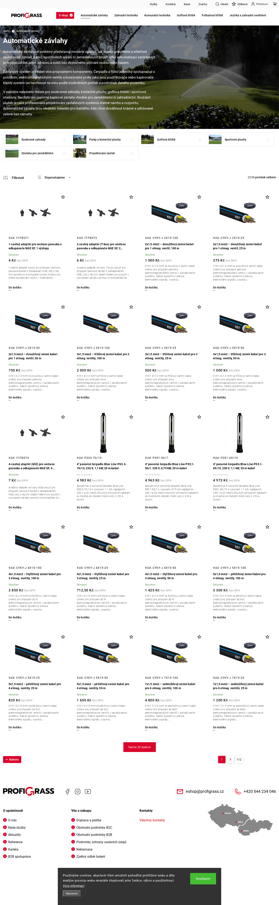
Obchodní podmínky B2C (94, 828)
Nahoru (14, 759)
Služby (153, 4)
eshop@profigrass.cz (205, 791)
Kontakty (170, 4)
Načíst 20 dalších (139, 747)
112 (239, 759)
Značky (203, 4)
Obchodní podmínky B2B (94, 835)
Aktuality (14, 835)
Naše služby (17, 828)
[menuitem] (66, 15)
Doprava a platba (88, 820)
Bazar (187, 4)
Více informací (73, 886)
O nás (12, 820)
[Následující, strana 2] (230, 759)
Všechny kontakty (152, 820)
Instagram (78, 792)
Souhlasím (203, 879)
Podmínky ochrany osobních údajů (101, 842)
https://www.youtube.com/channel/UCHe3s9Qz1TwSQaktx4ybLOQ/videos (88, 792)
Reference (15, 842)
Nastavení (72, 893)
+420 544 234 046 (260, 791)
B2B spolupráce (19, 856)
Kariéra (13, 849)
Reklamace (84, 849)
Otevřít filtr (13, 178)
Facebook (67, 792)
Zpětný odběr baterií (90, 856)
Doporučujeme (55, 177)
